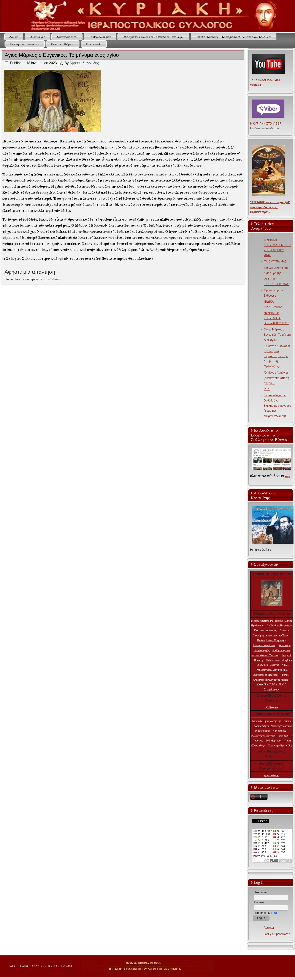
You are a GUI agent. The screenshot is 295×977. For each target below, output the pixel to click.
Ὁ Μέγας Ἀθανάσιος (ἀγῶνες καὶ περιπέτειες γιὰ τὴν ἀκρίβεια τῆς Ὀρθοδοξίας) (277, 356)
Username (260, 892)
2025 (267, 389)
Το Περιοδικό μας (100, 37)
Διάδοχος (284, 735)
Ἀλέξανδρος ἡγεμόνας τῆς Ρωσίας (270, 679)
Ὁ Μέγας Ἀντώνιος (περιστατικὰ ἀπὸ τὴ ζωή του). (276, 378)
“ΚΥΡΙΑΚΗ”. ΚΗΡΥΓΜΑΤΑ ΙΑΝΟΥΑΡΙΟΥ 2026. (276, 318)
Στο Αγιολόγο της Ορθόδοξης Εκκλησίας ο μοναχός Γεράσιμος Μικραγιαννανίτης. (277, 405)
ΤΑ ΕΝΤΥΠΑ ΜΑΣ (275, 261)
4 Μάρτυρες (280, 730)
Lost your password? (277, 934)
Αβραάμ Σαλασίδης (84, 63)
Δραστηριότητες (67, 37)
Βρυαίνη (258, 660)
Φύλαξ (285, 674)
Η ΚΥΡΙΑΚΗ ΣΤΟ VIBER (265, 123)
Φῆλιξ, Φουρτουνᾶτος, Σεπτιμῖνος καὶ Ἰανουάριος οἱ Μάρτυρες (270, 669)
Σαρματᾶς (287, 655)
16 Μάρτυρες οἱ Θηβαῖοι (279, 660)
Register (269, 927)
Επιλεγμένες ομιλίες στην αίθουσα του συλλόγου (153, 37)
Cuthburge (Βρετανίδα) (280, 745)
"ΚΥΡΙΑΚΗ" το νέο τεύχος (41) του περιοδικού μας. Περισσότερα (270, 207)
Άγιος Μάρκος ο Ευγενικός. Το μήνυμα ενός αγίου (277, 334)
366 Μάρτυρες (274, 740)
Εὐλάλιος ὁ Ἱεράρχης (268, 664)
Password (260, 902)
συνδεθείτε (52, 279)
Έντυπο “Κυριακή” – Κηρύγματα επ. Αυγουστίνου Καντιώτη (233, 37)
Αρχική (13, 37)
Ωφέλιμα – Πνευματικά (25, 44)
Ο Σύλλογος (37, 37)
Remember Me (263, 912)
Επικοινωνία (94, 44)
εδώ (287, 476)
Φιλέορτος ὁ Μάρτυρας (263, 735)
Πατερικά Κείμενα (63, 44)
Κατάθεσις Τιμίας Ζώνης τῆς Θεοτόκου (271, 720)
